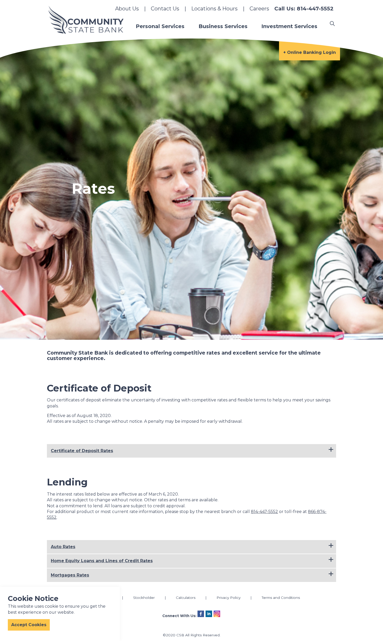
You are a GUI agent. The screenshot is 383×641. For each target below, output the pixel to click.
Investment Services (289, 26)
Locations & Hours (214, 8)
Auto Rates (63, 546)
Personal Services (160, 26)
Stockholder (144, 597)
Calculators (185, 597)
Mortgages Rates (70, 575)
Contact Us (165, 8)
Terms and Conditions (281, 597)
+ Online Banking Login (309, 52)
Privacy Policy (228, 597)
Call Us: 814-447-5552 (303, 8)
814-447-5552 (264, 511)
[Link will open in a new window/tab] (200, 614)
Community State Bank (85, 19)
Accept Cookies (28, 624)
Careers (259, 8)
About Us (127, 8)
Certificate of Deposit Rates (82, 450)
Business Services (223, 26)
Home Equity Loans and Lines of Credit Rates (102, 560)
